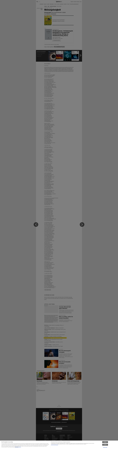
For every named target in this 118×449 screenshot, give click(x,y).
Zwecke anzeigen (105, 447)
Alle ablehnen (105, 444)
